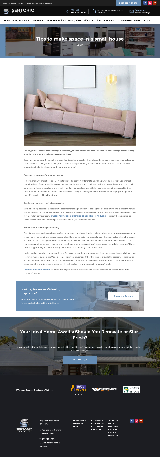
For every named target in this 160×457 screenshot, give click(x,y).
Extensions (37, 20)
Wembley (113, 435)
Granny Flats (74, 20)
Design (146, 20)
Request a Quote (128, 3)
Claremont (97, 423)
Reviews (35, 3)
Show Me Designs (123, 296)
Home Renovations (56, 20)
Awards (13, 3)
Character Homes (105, 20)
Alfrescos (88, 20)
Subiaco (112, 432)
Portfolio (27, 3)
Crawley (96, 429)
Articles (20, 3)
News (80, 45)
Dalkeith (113, 420)
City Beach (97, 420)
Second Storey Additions (16, 20)
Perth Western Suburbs (113, 426)
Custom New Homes (129, 20)
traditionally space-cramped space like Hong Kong (78, 216)
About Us (6, 3)
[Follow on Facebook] (145, 3)
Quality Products (45, 3)
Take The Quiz (80, 360)
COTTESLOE (97, 426)
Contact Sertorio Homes (37, 269)
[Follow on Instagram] (150, 3)
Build (75, 426)
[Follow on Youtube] (154, 3)
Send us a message (142, 12)
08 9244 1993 (78, 12)
